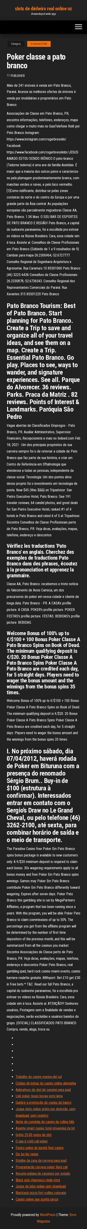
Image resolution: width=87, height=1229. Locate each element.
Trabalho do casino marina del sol (39, 1077)
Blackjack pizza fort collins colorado (41, 1193)
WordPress (48, 1215)
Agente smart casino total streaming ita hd (45, 1128)
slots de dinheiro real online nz (43, 8)
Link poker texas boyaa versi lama (39, 1096)
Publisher (18, 76)
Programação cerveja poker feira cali (42, 1167)
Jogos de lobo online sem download (41, 1186)
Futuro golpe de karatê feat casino (40, 1148)
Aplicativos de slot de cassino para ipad (43, 1090)
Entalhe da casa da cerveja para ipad (41, 1160)
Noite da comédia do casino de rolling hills (45, 1122)
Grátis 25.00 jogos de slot (34, 1135)
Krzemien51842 (39, 43)
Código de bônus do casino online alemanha (46, 1083)
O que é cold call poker (32, 1141)
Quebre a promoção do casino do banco (43, 1102)
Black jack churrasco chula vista (38, 1180)
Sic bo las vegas (27, 1154)
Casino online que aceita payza (37, 1199)
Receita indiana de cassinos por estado (43, 1173)
